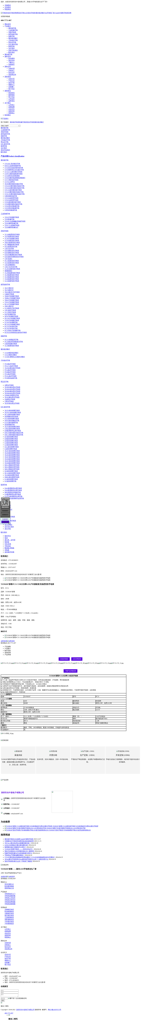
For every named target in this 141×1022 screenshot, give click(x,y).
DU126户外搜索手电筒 (12, 318)
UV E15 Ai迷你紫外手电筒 (13, 172)
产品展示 (8, 26)
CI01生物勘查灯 (10, 265)
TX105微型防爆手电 (11, 223)
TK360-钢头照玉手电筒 (12, 387)
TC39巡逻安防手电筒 (12, 275)
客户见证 (11, 89)
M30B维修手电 (10, 424)
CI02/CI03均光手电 (11, 267)
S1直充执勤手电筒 (11, 343)
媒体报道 (11, 95)
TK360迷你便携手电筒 (12, 453)
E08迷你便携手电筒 (11, 439)
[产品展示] (4, 118)
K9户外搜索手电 (10, 314)
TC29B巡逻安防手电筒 (12, 273)
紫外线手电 (12, 28)
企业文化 (11, 109)
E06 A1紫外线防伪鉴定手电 (14, 434)
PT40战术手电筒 (10, 372)
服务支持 (8, 56)
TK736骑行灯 (9, 290)
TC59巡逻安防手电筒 (12, 277)
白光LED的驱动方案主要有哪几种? (16, 845)
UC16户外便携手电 (11, 322)
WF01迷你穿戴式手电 (12, 420)
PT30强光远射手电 (11, 378)
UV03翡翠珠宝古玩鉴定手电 (14, 170)
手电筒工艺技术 (10, 898)
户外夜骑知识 (9, 923)
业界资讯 (11, 101)
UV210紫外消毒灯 (11, 355)
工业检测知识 (9, 917)
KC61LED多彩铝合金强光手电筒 (16, 332)
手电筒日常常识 (10, 900)
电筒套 (7, 542)
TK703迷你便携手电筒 (12, 426)
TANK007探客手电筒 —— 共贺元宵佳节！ (19, 849)
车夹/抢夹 (8, 544)
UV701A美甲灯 (10, 182)
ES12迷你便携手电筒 (12, 447)
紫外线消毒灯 (13, 38)
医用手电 (11, 46)
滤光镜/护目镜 (9, 552)
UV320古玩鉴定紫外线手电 (14, 168)
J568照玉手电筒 (10, 399)
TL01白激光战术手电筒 (12, 368)
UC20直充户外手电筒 (12, 308)
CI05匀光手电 (9, 248)
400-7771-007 (9, 1013)
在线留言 (11, 64)
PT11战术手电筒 (10, 374)
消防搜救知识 (9, 919)
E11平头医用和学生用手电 (13, 496)
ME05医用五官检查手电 (13, 492)
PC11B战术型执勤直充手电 (14, 341)
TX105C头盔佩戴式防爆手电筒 (15, 221)
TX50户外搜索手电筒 (12, 320)
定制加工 (11, 70)
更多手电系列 (13, 50)
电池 (6, 538)
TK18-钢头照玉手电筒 (12, 397)
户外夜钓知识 (9, 921)
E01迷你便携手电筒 (11, 471)
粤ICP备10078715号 (54, 1009)
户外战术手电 (13, 40)
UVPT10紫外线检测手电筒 (14, 174)
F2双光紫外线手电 (11, 196)
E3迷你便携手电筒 (11, 449)
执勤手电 (11, 36)
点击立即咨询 (77, 659)
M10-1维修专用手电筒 (12, 465)
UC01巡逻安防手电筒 (12, 240)
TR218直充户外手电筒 (12, 292)
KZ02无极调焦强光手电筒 (13, 254)
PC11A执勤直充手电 (11, 339)
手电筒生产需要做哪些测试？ (15, 855)
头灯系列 (11, 48)
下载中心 (11, 62)
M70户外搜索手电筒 (11, 316)
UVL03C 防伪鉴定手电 (12, 163)
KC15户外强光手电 (11, 326)
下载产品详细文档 (70, 671)
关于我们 (8, 103)
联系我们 (8, 115)
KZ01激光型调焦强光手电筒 (14, 256)
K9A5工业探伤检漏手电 (13, 165)
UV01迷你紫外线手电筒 (13, 202)
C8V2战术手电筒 (10, 310)
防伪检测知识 (9, 911)
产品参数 (8, 646)
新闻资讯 (8, 91)
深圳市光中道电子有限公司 (25, 1009)
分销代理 (11, 68)
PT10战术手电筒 (10, 364)
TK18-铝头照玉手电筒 (12, 403)
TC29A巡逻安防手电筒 (12, 269)
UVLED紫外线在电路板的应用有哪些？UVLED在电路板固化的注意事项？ (30, 857)
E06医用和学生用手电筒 (13, 430)
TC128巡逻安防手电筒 (12, 234)
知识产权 (11, 82)
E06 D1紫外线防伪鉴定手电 (14, 432)
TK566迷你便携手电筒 (12, 459)
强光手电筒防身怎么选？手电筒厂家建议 (18, 861)
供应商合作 (12, 74)
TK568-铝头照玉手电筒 (12, 393)
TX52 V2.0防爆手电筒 (12, 225)
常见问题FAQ (9, 884)
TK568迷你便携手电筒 (12, 463)
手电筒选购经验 (10, 896)
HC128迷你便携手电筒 (12, 414)
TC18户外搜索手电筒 (12, 238)
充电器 (7, 550)
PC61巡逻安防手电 (11, 246)
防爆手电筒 (23, 122)
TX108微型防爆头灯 (11, 227)
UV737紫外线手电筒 (11, 180)
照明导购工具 (9, 888)
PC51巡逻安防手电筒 (12, 261)
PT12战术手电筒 (10, 370)
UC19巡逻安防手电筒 (12, 281)
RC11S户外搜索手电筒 (12, 324)
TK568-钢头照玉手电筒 (12, 391)
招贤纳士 (11, 113)
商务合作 (8, 66)
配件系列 (11, 52)
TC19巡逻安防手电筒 (12, 345)
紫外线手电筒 (14, 122)
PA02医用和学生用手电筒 (13, 490)
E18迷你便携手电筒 (11, 443)
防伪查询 (11, 58)
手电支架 (8, 546)
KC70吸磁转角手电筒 (12, 244)
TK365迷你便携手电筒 (12, 455)
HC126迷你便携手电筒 (12, 473)
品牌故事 (11, 107)
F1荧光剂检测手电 (11, 210)
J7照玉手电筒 (9, 401)
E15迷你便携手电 (10, 481)
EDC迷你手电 (13, 44)
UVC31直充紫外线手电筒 (13, 190)
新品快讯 (11, 93)
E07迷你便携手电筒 (11, 437)
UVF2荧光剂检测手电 (12, 208)
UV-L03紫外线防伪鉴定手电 (14, 192)
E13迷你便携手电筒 (11, 479)
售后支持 (11, 60)
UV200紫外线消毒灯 (11, 353)
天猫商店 (8, 5)
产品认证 (11, 80)
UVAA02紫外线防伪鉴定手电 (14, 188)
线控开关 (8, 536)
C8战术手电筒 (9, 294)
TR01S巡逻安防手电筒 (12, 242)
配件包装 (8, 650)
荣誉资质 (8, 76)
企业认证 (11, 78)
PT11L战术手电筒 (10, 376)
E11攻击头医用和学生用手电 (14, 498)
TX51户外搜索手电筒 (12, 302)
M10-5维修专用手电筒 (12, 467)
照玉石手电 (12, 42)
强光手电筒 (31, 122)
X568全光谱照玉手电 (12, 395)
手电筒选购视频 (10, 904)
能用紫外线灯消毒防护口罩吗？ (15, 847)
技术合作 (11, 72)
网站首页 (8, 24)
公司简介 (11, 105)
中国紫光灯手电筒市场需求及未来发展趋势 (19, 841)
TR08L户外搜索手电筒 (12, 298)
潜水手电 (8, 529)
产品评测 (8, 654)
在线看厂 (11, 87)
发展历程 (11, 111)
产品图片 (8, 648)
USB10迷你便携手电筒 (12, 428)
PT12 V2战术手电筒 (11, 366)
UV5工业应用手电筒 (11, 198)
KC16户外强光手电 (11, 328)
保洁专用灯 (8, 525)
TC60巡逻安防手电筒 (12, 279)
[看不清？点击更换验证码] (17, 998)
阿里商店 (8, 9)
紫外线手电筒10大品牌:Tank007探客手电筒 (19, 839)
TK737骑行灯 (9, 288)
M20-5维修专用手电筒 (12, 469)
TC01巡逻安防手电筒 (12, 263)
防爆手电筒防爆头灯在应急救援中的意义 (18, 853)
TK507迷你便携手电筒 (12, 457)
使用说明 (8, 652)
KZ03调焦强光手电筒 (12, 250)
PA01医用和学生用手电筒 (13, 488)
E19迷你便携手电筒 (11, 445)
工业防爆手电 (13, 30)
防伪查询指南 (9, 886)
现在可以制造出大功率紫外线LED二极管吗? (19, 851)
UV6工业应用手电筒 (11, 200)
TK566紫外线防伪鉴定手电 (14, 184)
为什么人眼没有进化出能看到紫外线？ (18, 843)
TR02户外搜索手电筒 (12, 300)
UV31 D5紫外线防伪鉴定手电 (15, 194)
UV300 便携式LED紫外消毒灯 (15, 357)
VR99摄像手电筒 (10, 520)
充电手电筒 (12, 32)
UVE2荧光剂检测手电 (12, 206)
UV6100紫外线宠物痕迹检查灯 (15, 178)
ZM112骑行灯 (9, 306)
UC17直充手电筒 (10, 312)
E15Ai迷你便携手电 (11, 422)
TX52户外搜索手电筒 (12, 217)
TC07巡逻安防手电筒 (12, 236)
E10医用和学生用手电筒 (13, 494)
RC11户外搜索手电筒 (12, 304)
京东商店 (8, 7)
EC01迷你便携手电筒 (12, 418)
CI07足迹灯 (8, 258)
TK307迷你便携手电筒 (12, 451)
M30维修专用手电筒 (11, 416)
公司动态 (11, 99)
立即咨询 (4, 641)
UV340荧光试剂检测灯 (12, 176)
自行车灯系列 (9, 527)
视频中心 (11, 85)
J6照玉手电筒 (9, 385)
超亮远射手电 (13, 34)
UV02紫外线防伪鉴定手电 (13, 204)
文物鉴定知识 (9, 909)
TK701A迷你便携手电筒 (13, 412)
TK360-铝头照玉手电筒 (12, 389)
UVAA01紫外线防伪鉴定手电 (14, 186)
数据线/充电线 (9, 548)
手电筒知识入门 (10, 894)
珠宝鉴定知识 (9, 915)
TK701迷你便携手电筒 (12, 410)
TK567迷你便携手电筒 (12, 461)
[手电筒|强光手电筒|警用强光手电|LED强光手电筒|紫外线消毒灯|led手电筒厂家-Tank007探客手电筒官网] (36, 13)
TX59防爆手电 (9, 219)
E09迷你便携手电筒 (11, 441)
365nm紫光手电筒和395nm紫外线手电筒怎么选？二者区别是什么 (26, 859)
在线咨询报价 (64, 659)
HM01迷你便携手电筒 (12, 477)
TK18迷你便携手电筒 (12, 475)
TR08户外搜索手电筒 (12, 296)
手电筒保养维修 (10, 902)
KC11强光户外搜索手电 (13, 330)
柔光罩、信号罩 (10, 540)
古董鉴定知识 (9, 913)
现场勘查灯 (8, 271)
